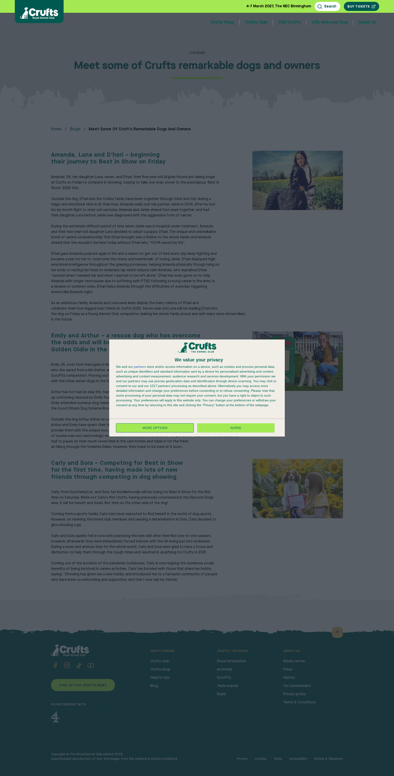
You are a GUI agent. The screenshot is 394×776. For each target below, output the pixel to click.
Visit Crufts (289, 22)
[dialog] (197, 388)
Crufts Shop (222, 22)
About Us (367, 22)
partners (140, 366)
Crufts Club (256, 22)
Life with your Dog (329, 22)
